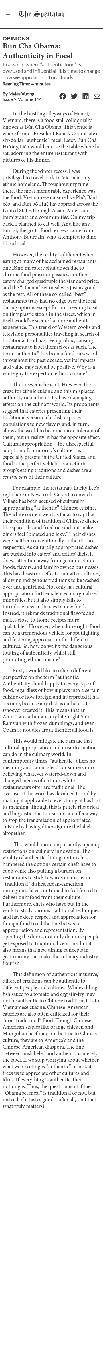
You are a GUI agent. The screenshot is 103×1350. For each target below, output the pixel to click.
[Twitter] (74, 97)
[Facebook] (62, 97)
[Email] (97, 97)
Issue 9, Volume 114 (22, 99)
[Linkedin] (85, 97)
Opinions (16, 39)
